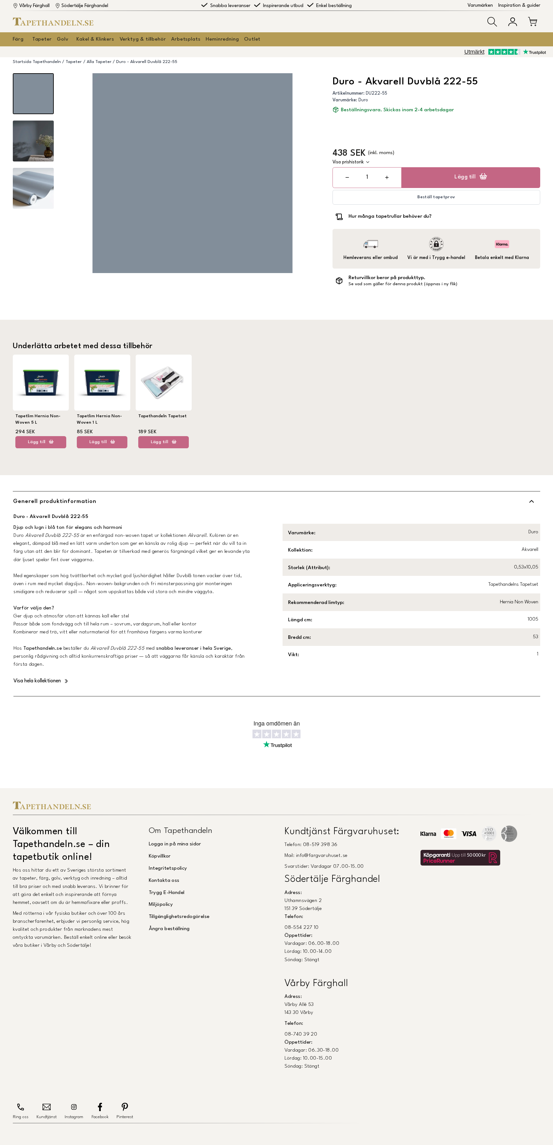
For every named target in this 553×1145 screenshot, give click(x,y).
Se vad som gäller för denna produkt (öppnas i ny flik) (403, 284)
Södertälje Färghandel (84, 6)
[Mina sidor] (513, 22)
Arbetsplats (185, 39)
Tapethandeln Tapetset (162, 416)
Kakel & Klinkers (95, 39)
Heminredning (222, 39)
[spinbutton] (367, 177)
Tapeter (42, 39)
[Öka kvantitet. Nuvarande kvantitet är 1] (386, 178)
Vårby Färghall (34, 6)
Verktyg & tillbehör (143, 39)
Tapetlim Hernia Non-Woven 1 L (99, 419)
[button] (492, 22)
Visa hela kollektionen (37, 681)
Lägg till (465, 177)
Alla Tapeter (99, 62)
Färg (18, 39)
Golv (62, 39)
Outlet (252, 39)
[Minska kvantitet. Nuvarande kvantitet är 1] (347, 178)
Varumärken (480, 5)
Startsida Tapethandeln (37, 62)
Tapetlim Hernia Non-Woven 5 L (37, 419)
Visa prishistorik (348, 162)
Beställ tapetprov (436, 197)
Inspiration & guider (519, 5)
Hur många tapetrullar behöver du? (390, 216)
